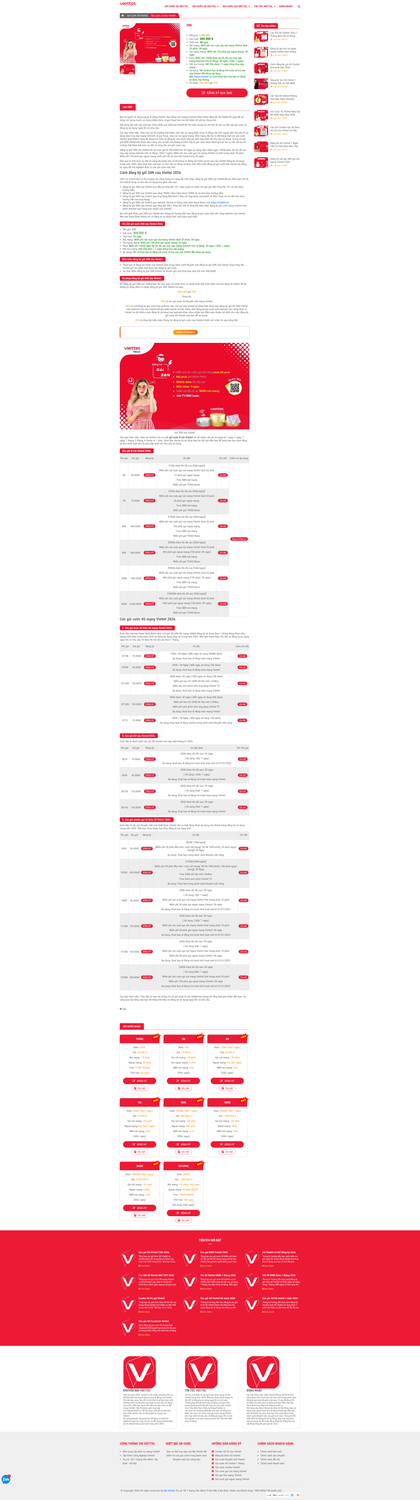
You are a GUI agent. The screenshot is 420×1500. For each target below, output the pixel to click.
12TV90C (183, 1166)
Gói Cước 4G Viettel (204, 6)
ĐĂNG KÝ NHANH (185, 332)
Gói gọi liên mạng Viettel (228, 1475)
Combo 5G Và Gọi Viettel (227, 1451)
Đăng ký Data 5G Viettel (227, 1455)
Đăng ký (141, 1080)
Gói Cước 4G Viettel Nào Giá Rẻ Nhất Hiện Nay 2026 (285, 113)
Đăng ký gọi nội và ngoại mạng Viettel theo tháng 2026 (283, 51)
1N (183, 1039)
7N (139, 1102)
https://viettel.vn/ (203, 76)
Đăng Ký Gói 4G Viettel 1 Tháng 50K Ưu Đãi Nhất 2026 (283, 83)
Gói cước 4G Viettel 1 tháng (229, 1463)
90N (183, 1102)
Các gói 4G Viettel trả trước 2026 (217, 1298)
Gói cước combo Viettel (163, 15)
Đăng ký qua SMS (218, 93)
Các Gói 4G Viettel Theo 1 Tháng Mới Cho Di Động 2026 (283, 36)
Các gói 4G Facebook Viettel (154, 1321)
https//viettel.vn (239, 539)
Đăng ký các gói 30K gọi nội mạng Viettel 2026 (285, 160)
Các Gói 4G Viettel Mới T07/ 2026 (156, 1275)
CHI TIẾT (127, 107)
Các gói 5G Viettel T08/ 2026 (154, 1252)
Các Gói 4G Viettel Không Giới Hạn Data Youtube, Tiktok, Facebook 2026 (283, 99)
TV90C (140, 1039)
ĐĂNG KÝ (149, 475)
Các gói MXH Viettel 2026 (214, 1252)
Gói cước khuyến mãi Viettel (229, 1459)
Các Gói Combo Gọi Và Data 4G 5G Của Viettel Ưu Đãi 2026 (285, 130)
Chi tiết (223, 475)
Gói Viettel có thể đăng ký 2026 (279, 1252)
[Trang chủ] (123, 15)
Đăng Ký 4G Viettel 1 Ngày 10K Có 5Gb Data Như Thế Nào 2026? (284, 146)
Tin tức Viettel (263, 6)
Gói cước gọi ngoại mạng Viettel (231, 1479)
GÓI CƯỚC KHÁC (132, 1026)
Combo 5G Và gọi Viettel (152, 1298)
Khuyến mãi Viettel (136, 1390)
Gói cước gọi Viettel (235, 6)
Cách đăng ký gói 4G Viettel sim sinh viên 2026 (285, 66)
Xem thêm (145, 1265)
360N (139, 1166)
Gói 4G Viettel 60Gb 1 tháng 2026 (218, 1275)
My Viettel (197, 1451)
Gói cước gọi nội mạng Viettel (230, 1471)
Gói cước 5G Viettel (176, 6)
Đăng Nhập (286, 6)
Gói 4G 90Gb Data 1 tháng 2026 (278, 1275)
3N (227, 1039)
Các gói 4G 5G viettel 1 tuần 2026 (280, 1298)
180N (227, 1102)
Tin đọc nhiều (267, 25)
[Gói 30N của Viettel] (150, 62)
